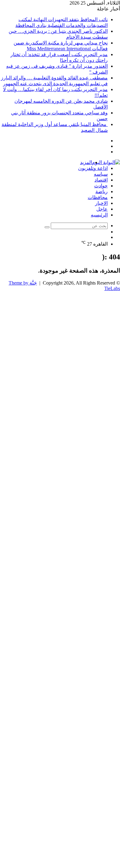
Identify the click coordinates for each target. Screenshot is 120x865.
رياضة (101, 191)
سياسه (101, 174)
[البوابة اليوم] (106, 162)
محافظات (98, 197)
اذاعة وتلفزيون (93, 168)
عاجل (102, 209)
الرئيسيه (99, 214)
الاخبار (101, 203)
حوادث (101, 185)
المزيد (86, 162)
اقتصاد (101, 179)
